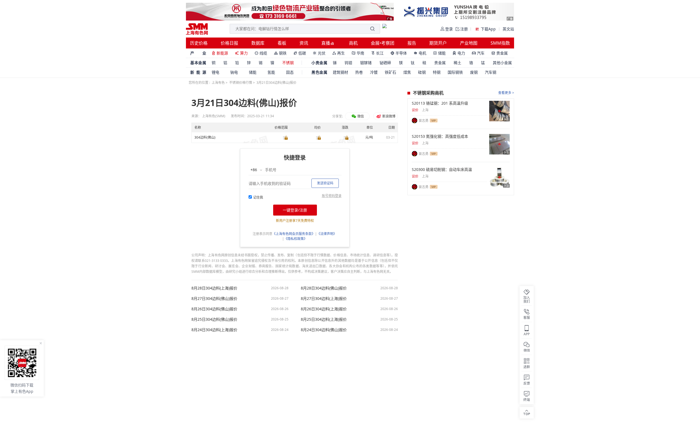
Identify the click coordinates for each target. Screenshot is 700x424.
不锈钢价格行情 (240, 82)
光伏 (319, 53)
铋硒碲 (385, 62)
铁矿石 (390, 72)
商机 (353, 43)
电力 (459, 53)
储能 (439, 53)
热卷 (359, 72)
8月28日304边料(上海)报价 (214, 288)
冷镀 (374, 72)
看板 (282, 43)
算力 (241, 53)
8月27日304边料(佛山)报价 (214, 298)
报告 (411, 43)
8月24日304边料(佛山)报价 (324, 329)
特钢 (437, 72)
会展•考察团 (382, 43)
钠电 (234, 72)
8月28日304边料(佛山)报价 (324, 288)
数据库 (257, 43)
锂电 (215, 72)
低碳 (299, 53)
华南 (358, 53)
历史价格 (199, 43)
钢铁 (280, 53)
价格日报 (229, 43)
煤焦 (407, 72)
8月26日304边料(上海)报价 (324, 308)
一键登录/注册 (295, 210)
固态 (290, 72)
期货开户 (438, 43)
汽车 (478, 53)
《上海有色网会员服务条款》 (293, 233)
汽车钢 (490, 72)
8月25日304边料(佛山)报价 (214, 319)
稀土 (457, 62)
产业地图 (468, 43)
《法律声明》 (327, 233)
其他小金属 (502, 62)
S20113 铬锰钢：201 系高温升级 (440, 103)
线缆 (261, 53)
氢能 (271, 72)
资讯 (303, 43)
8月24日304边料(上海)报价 (214, 329)
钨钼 (348, 62)
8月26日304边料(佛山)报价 (214, 308)
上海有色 (218, 82)
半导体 (398, 53)
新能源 (220, 53)
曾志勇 (423, 120)
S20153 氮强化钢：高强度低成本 (440, 136)
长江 (377, 53)
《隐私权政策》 (295, 238)
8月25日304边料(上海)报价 (324, 319)
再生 (338, 53)
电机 (420, 53)
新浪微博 (388, 116)
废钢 (474, 72)
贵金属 (499, 53)
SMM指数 (500, 43)
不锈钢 (288, 62)
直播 (326, 43)
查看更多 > (506, 92)
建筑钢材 (340, 72)
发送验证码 (325, 183)
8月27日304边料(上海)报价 (324, 298)
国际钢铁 (455, 72)
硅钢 (422, 72)
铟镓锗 (366, 62)
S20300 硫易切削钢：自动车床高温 (442, 169)
